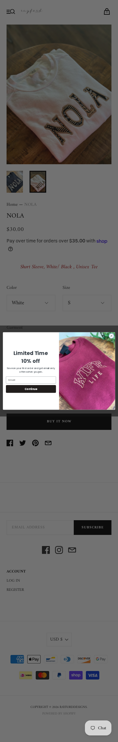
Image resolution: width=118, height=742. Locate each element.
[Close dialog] (111, 335)
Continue (31, 389)
